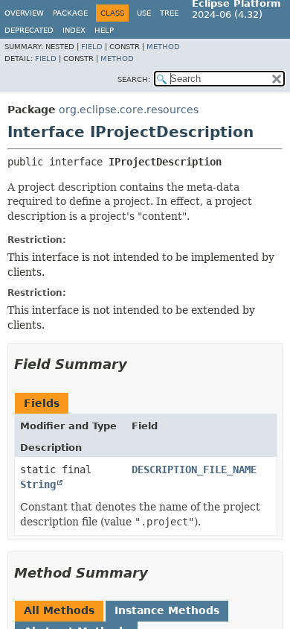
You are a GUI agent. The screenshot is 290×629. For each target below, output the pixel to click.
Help (104, 30)
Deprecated (29, 30)
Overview (24, 13)
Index (74, 30)
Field (92, 46)
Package (70, 13)
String (38, 484)
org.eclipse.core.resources (129, 110)
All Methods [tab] (59, 610)
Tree (169, 13)
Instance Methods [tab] (167, 610)
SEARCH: (133, 79)
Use (144, 13)
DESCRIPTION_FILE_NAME (194, 469)
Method (163, 46)
